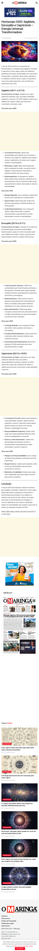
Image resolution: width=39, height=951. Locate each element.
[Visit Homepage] (19, 2)
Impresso (4, 916)
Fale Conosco (5, 918)
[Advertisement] (19, 131)
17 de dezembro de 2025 (31, 38)
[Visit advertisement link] (19, 12)
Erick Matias (7, 38)
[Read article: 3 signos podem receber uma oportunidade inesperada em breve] (19, 876)
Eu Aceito (20, 948)
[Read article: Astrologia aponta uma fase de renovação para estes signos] (19, 765)
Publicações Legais (7, 923)
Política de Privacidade (8, 921)
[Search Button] (37, 3)
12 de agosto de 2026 (8, 752)
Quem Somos (5, 926)
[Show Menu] (2, 3)
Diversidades (7, 743)
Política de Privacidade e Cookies (23, 946)
